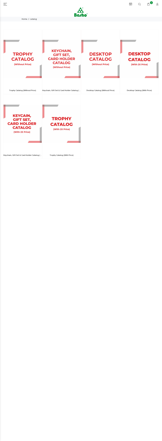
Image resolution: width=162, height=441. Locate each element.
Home (24, 19)
